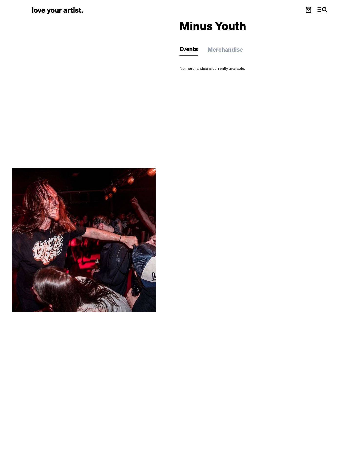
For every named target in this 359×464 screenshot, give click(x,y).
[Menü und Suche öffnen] (322, 9)
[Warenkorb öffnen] (308, 10)
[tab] (191, 50)
